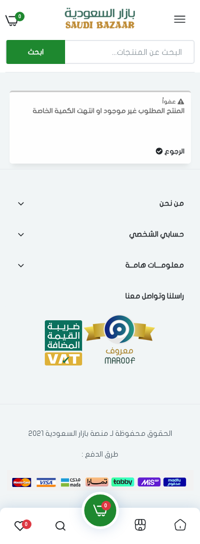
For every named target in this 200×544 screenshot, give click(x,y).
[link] (29, 477)
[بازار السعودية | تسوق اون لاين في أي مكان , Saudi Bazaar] (99, 20)
